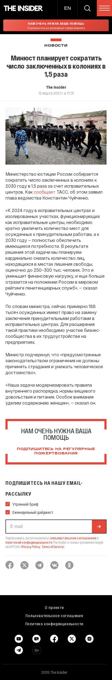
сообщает (44, 191)
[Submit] (99, 526)
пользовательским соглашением (73, 538)
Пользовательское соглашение (54, 615)
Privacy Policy (30, 547)
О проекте (54, 607)
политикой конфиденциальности (28, 542)
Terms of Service (52, 547)
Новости (55, 45)
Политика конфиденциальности (54, 623)
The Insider (56, 87)
